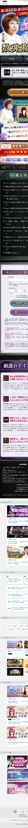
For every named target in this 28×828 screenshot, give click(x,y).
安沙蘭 (18, 629)
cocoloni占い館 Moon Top (6, 63)
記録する (20, 297)
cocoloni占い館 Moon (23, 816)
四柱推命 (15, 626)
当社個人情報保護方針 (10, 345)
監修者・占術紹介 (19, 491)
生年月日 (12, 288)
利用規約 (25, 346)
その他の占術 (11, 629)
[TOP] (11, 59)
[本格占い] (4, 3)
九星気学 (21, 626)
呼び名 (11, 277)
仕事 (9, 626)
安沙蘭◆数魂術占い (15, 63)
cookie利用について (23, 814)
